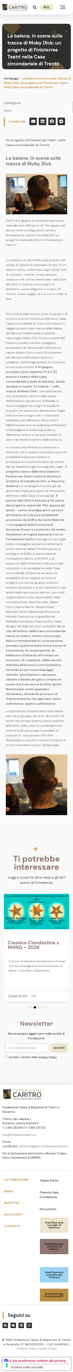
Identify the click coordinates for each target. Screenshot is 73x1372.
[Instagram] (29, 1325)
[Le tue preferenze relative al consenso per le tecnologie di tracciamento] (7, 1365)
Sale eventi (13, 1214)
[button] (34, 7)
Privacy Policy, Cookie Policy (37, 1348)
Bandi (8, 1191)
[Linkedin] (21, 1325)
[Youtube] (13, 1325)
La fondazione (16, 1180)
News (7, 111)
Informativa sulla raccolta (24, 1367)
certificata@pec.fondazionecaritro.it (43, 1146)
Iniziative (11, 1203)
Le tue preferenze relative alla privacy (37, 1361)
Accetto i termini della (33, 1057)
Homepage (11, 78)
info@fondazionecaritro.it (20, 1135)
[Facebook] (5, 1325)
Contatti (12, 1226)
